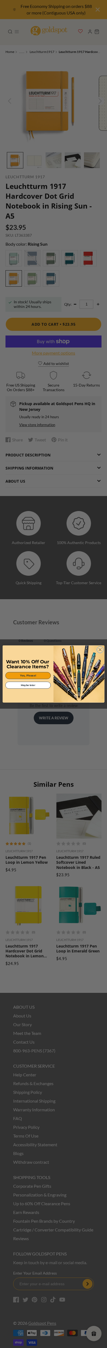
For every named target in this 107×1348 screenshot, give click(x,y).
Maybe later (28, 685)
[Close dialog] (100, 649)
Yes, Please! (28, 675)
